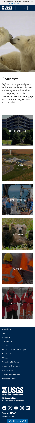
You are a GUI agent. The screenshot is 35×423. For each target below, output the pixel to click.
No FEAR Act (6, 354)
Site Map (5, 345)
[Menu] (31, 8)
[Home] (7, 9)
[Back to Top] (28, 416)
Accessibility (6, 329)
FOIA (3, 333)
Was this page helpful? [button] (17, 421)
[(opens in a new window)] (4, 407)
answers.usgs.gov (8, 416)
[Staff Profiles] (17, 199)
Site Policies (6, 337)
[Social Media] (17, 234)
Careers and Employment (11, 366)
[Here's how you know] (17, 2)
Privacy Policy (7, 341)
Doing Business (7, 370)
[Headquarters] (17, 130)
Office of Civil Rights (9, 378)
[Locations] (17, 165)
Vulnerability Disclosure (10, 362)
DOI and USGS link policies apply (14, 350)
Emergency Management (11, 374)
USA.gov (5, 358)
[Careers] (17, 268)
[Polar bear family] (17, 41)
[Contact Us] (17, 303)
